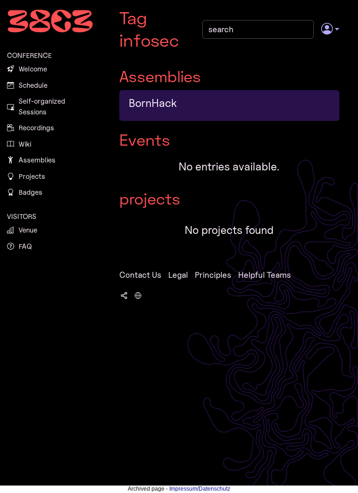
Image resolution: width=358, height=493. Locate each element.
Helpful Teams (264, 275)
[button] (330, 29)
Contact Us (140, 275)
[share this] (124, 295)
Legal (178, 275)
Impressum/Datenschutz (199, 489)
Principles (213, 275)
